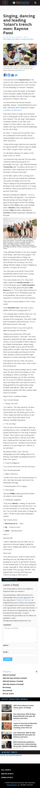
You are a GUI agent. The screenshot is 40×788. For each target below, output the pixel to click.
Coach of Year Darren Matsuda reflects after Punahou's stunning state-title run (25, 725)
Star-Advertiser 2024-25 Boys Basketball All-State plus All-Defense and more (24, 716)
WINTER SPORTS (7, 774)
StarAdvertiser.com (13, 785)
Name (5, 645)
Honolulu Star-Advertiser (12, 110)
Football (16, 39)
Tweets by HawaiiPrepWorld (11, 755)
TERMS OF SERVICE (23, 600)
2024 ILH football (9, 675)
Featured (7, 39)
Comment (7, 625)
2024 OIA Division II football (13, 684)
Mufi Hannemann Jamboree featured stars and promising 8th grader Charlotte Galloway (25, 744)
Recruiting (7, 687)
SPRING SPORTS (7, 777)
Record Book (7, 690)
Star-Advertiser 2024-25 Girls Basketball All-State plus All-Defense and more (24, 735)
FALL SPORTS (6, 770)
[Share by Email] (12, 75)
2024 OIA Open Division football (15, 678)
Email (5, 652)
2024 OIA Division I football (13, 681)
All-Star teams (8, 694)
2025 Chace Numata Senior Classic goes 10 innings (23, 706)
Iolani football (27, 39)
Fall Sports (7, 671)
